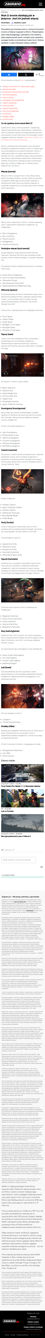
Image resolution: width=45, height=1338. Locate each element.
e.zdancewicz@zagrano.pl (33, 1329)
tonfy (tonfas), (8, 106)
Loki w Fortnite (7, 811)
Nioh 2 (22, 80)
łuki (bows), (6, 114)
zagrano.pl (3, 10)
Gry (8, 10)
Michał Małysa (5, 22)
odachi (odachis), (9, 103)
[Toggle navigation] (40, 4)
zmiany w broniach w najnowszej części (18, 86)
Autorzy (7, 1335)
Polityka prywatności (22, 1335)
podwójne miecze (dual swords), (15, 92)
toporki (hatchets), (10, 108)
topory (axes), (8, 97)
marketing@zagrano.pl (33, 1319)
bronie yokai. (7, 119)
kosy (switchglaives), (10, 111)
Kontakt (13, 1335)
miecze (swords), (9, 89)
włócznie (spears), (9, 95)
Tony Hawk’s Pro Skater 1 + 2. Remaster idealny (20, 786)
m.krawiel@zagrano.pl (33, 1324)
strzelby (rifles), (8, 116)
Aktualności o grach (16, 10)
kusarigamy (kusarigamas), (13, 100)
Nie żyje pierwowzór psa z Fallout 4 (16, 836)
